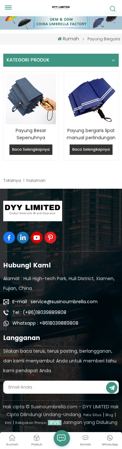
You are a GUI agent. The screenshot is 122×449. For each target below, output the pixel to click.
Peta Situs (92, 414)
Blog (109, 414)
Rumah (71, 38)
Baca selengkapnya (31, 150)
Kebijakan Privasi (31, 422)
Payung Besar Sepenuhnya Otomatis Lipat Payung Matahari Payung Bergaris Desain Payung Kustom (31, 134)
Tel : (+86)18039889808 (39, 312)
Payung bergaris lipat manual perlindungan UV (91, 134)
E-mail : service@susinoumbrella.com (55, 301)
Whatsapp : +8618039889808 (45, 323)
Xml (8, 422)
